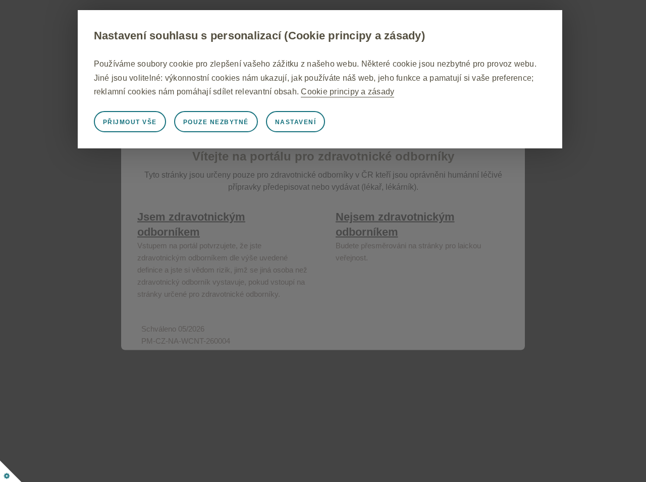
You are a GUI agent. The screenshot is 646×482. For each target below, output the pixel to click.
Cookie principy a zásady (347, 91)
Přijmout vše (130, 122)
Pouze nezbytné (216, 122)
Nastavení (295, 122)
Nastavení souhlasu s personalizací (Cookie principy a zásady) (259, 35)
